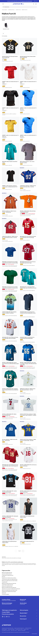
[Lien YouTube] (7, 616)
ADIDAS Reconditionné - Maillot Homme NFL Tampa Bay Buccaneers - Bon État (10, 237)
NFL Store (3, 576)
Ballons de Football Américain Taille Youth (9, 583)
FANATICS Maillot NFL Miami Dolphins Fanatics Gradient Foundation (9, 312)
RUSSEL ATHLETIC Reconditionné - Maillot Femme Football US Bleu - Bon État (28, 440)
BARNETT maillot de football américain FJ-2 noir (10, 108)
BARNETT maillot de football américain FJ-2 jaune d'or (10, 136)
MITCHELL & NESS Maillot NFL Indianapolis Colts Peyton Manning (10, 517)
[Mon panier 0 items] (36, 4)
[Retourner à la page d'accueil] (18, 3)
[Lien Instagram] (9, 616)
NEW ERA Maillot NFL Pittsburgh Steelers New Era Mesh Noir (10, 57)
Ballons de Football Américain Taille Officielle (9, 580)
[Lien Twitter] (5, 616)
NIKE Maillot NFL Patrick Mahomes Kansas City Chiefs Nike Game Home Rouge (28, 237)
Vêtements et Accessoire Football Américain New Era (11, 588)
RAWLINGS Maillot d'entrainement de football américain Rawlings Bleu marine (28, 312)
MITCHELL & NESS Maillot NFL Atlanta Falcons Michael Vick (9, 415)
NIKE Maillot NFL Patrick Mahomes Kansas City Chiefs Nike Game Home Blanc (10, 338)
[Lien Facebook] (2, 616)
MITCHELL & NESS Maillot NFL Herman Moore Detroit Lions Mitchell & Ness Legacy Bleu (10, 363)
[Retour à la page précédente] (16, 551)
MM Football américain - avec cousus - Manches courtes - (27, 162)
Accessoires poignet (5, 594)
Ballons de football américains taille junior (9, 587)
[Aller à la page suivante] (23, 551)
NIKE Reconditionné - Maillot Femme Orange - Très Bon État (9, 212)
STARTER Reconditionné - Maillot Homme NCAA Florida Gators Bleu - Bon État (28, 186)
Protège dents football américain (7, 575)
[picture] (10, 46)
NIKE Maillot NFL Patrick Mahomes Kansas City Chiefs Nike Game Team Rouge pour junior (10, 466)
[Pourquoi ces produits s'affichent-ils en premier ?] (2, 36)
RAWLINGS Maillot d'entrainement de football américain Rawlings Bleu (27, 338)
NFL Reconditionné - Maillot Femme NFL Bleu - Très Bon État (10, 440)
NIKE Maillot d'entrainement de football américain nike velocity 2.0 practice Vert (10, 287)
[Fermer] (36, 1)
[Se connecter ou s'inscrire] (34, 4)
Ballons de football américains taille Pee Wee (9, 590)
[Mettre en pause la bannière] (35, 1)
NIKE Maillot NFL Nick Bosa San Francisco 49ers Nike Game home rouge (28, 262)
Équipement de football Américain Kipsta (9, 591)
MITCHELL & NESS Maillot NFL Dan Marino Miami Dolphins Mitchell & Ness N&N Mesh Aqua (10, 389)
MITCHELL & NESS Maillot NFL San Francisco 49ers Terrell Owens (28, 492)
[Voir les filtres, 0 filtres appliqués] (3, 33)
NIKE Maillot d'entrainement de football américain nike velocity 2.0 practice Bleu (10, 262)
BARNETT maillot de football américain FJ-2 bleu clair (28, 108)
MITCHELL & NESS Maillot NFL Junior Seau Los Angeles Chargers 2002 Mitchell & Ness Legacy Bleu (28, 363)
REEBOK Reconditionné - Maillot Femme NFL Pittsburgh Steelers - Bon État (27, 389)
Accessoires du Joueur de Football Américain (9, 579)
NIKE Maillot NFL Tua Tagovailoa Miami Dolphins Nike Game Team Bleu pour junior (28, 287)
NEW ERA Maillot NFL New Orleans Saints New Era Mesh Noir (28, 57)
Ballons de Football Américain (7, 572)
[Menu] (3, 4)
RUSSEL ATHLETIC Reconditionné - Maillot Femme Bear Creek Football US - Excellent (28, 415)
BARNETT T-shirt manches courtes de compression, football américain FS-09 (9, 186)
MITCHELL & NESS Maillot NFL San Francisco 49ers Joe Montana (28, 465)
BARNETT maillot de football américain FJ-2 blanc (28, 82)
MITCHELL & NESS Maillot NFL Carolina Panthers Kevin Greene (9, 492)
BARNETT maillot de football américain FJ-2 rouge (10, 82)
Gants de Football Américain (7, 573)
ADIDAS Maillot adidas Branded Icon (27, 541)
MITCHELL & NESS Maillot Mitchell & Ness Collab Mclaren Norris (28, 212)
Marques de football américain (7, 586)
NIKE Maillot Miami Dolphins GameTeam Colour (10, 162)
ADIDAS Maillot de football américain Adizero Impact (27, 517)
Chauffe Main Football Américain (7, 584)
